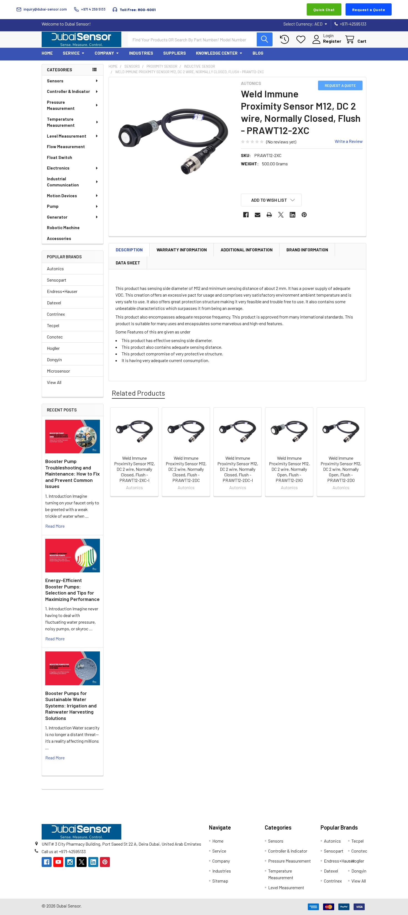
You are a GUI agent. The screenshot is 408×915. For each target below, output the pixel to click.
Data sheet (128, 262)
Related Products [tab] (138, 393)
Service (71, 52)
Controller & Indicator (68, 91)
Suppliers (174, 52)
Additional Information (247, 249)
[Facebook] (246, 215)
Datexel (54, 302)
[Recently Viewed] (285, 39)
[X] (281, 215)
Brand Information (307, 249)
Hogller (53, 348)
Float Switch (59, 157)
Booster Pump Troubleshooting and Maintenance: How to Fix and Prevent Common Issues (72, 473)
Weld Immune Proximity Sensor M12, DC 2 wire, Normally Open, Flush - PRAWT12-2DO (341, 469)
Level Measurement (66, 135)
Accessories (59, 238)
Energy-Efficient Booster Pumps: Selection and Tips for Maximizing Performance (72, 589)
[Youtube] (58, 862)
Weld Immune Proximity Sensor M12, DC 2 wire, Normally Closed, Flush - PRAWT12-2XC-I (134, 469)
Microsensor (58, 370)
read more (55, 526)
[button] (271, 200)
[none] (173, 141)
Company (104, 52)
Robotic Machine (63, 227)
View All (54, 382)
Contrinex (56, 314)
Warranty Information (182, 249)
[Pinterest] (304, 215)
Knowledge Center (217, 52)
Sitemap (220, 880)
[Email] (258, 215)
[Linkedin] (293, 215)
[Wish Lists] (302, 39)
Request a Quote (368, 9)
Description (129, 249)
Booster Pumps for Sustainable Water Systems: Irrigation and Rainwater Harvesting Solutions (71, 705)
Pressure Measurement (61, 105)
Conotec (55, 336)
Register (332, 41)
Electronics (58, 167)
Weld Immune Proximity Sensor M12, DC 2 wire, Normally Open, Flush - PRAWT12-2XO (289, 469)
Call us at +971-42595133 (64, 851)
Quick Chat (324, 9)
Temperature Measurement (61, 122)
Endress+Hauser (62, 291)
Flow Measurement (66, 146)
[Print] (269, 215)
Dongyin (54, 359)
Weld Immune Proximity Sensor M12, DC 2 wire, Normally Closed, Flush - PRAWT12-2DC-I (237, 469)
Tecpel (53, 325)
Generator (57, 216)
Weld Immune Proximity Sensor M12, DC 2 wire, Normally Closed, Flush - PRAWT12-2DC (186, 469)
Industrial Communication (63, 182)
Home (47, 52)
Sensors (55, 80)
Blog (258, 52)
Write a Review (349, 141)
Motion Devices (62, 195)
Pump (53, 206)
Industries (141, 52)
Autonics (55, 268)
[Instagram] (70, 862)
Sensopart (56, 279)
